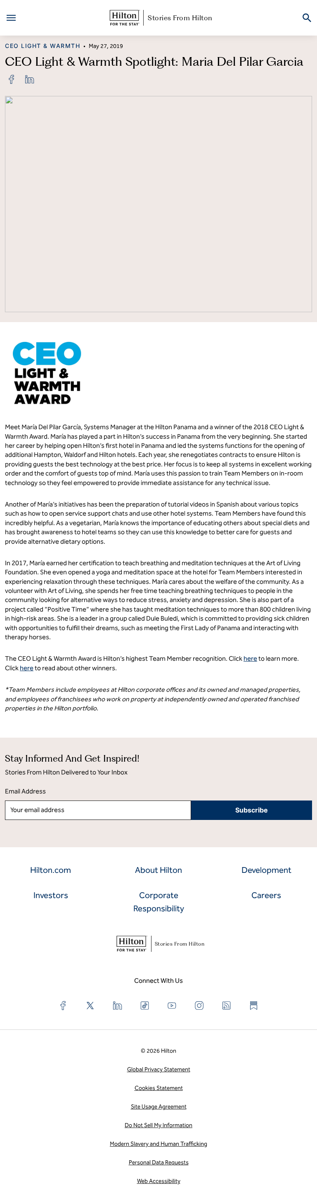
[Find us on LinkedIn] (117, 1005)
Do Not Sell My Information (158, 1125)
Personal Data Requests (159, 1162)
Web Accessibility (158, 1181)
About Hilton (158, 870)
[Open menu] (11, 18)
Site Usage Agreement (159, 1106)
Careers (266, 895)
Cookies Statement (159, 1088)
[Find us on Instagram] (199, 1005)
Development (266, 870)
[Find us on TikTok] (144, 1005)
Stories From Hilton (180, 18)
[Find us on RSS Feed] (226, 1005)
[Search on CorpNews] (307, 18)
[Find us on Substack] (253, 1005)
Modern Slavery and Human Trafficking (158, 1143)
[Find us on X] (90, 1005)
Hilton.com (50, 870)
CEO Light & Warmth (42, 45)
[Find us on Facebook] (63, 1005)
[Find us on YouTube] (172, 1005)
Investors (50, 895)
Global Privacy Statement (158, 1069)
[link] (11, 79)
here (250, 658)
